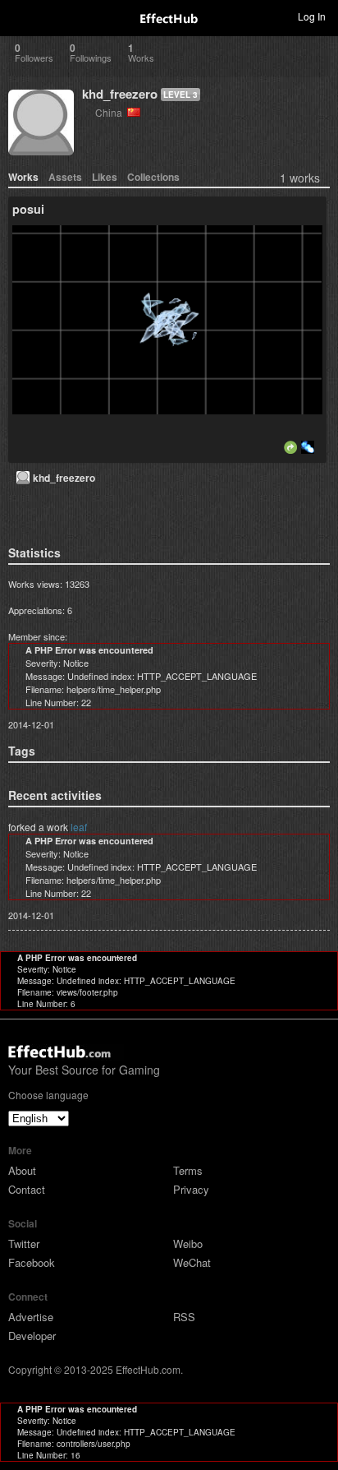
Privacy (191, 1189)
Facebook (31, 1262)
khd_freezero (120, 94)
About (22, 1170)
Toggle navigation (19, 15)
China (111, 112)
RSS (184, 1316)
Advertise (30, 1316)
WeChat (192, 1262)
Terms (188, 1170)
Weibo (188, 1243)
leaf (79, 827)
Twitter (23, 1243)
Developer (32, 1335)
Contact (26, 1189)
